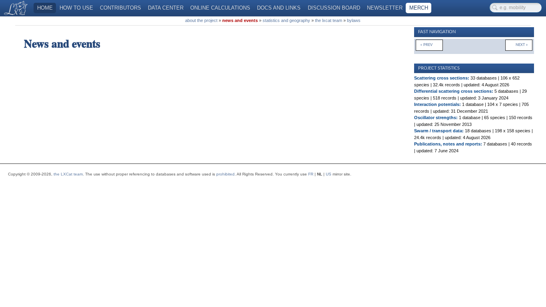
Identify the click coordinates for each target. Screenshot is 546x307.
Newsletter (385, 8)
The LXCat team (328, 20)
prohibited (225, 174)
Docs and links (279, 8)
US (328, 174)
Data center (165, 8)
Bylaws (354, 20)
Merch (418, 8)
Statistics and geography (286, 20)
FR (310, 174)
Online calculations (220, 8)
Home (45, 8)
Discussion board (334, 8)
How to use (76, 8)
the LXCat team (68, 174)
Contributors (120, 8)
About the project (201, 20)
